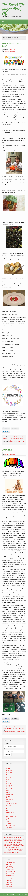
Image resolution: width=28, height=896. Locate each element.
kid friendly (20, 845)
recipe (8, 796)
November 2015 (10, 873)
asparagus (11, 837)
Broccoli (12, 839)
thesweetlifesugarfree (10, 51)
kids (14, 731)
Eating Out (5, 728)
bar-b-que (19, 837)
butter (19, 839)
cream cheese (6, 842)
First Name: (7, 749)
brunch (15, 839)
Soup (7, 810)
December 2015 (10, 871)
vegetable (11, 852)
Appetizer (9, 436)
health (5, 845)
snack (19, 849)
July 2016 (8, 864)
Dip (22, 436)
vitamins (16, 852)
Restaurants (9, 799)
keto (15, 845)
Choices (17, 730)
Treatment (9, 823)
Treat (7, 821)
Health (4, 438)
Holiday (8, 845)
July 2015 (8, 880)
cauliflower (6, 840)
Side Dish (9, 807)
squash (5, 850)
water (22, 443)
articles (14, 436)
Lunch (10, 438)
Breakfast (13, 727)
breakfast (7, 839)
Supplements (9, 818)
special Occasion (11, 812)
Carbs (23, 441)
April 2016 (9, 866)
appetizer (6, 837)
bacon (15, 837)
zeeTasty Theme (23, 894)
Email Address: (8, 744)
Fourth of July (9, 844)
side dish (13, 849)
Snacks (4, 440)
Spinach (22, 849)
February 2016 (10, 868)
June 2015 (9, 882)
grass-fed (15, 844)
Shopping (8, 805)
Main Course (9, 794)
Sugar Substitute (11, 816)
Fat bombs (5, 443)
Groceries (9, 785)
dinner (17, 842)
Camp (9, 730)
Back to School (17, 441)
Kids (7, 438)
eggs (5, 844)
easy (22, 842)
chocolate (16, 840)
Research (9, 798)
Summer (18, 731)
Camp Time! (7, 449)
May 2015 (9, 884)
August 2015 (9, 879)
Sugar (20, 728)
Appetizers (10, 441)
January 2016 (10, 869)
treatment (6, 852)
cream (20, 840)
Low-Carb (9, 847)
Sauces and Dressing (17, 438)
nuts (16, 443)
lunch (12, 847)
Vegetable (11, 440)
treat (23, 850)
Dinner (22, 727)
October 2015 (10, 875)
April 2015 (9, 886)
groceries (20, 844)
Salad (8, 801)
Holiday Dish (9, 788)
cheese (11, 840)
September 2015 (10, 877)
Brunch (8, 774)
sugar (8, 851)
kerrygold (12, 845)
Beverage (18, 436)
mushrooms (11, 443)
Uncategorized (10, 825)
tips (7, 440)
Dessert (18, 727)
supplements (17, 850)
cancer (22, 839)
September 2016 (10, 862)
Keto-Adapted (9, 731)
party (20, 847)
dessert (11, 842)
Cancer (8, 776)
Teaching (22, 731)
